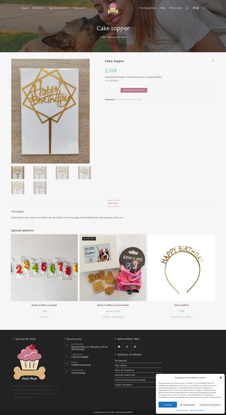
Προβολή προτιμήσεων (210, 404)
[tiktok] (135, 346)
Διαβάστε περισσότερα (113, 317)
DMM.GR (129, 412)
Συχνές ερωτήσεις (123, 384)
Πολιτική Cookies (182, 410)
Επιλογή (44, 317)
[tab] (113, 203)
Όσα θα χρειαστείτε (123, 99)
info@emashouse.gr (81, 364)
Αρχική (102, 37)
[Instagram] (127, 346)
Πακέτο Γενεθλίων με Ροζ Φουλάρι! (113, 305)
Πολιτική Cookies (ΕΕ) (125, 375)
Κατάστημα (111, 37)
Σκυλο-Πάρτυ (136, 99)
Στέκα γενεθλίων (181, 305)
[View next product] (213, 60)
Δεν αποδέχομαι (187, 404)
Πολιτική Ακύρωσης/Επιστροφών (130, 380)
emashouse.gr (78, 372)
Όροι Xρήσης (121, 365)
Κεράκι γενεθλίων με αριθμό (44, 305)
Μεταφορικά (121, 360)
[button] (220, 377)
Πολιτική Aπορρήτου (197, 410)
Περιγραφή (113, 203)
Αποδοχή (168, 404)
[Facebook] (119, 346)
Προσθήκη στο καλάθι (134, 90)
